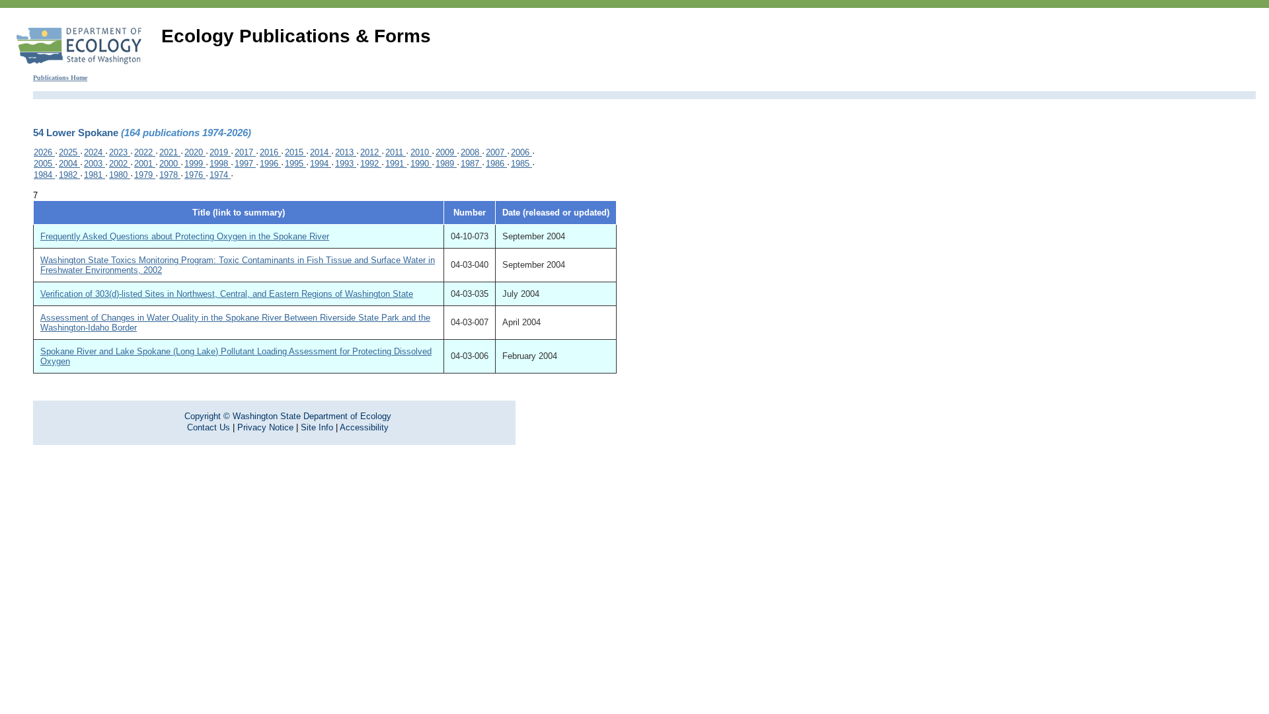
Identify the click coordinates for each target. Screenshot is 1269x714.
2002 (119, 164)
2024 (94, 152)
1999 (195, 164)
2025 (69, 152)
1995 (295, 164)
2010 (421, 152)
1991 (395, 164)
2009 (446, 152)
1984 (44, 175)
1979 (144, 175)
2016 (270, 152)
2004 (69, 164)
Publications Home (60, 77)
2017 (245, 152)
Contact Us (208, 427)
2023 (119, 152)
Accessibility (364, 427)
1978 (169, 175)
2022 (144, 152)
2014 (320, 152)
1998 (220, 164)
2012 (370, 152)
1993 (345, 164)
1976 (195, 175)
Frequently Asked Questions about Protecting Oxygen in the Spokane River (184, 236)
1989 (446, 164)
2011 (395, 152)
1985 (521, 164)
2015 (295, 152)
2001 (144, 164)
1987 (471, 164)
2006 (521, 152)
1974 (220, 175)
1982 (69, 175)
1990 (421, 164)
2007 (496, 152)
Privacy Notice (265, 427)
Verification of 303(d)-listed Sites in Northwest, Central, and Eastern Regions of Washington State (226, 294)
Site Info (317, 427)
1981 (94, 175)
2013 (345, 152)
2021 (169, 152)
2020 (195, 152)
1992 (370, 164)
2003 (94, 164)
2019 (220, 152)
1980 (119, 175)
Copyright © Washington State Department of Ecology (287, 416)
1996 (270, 164)
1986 (496, 164)
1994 (320, 164)
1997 (245, 164)
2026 (44, 152)
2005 (44, 164)
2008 (471, 152)
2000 (169, 164)
